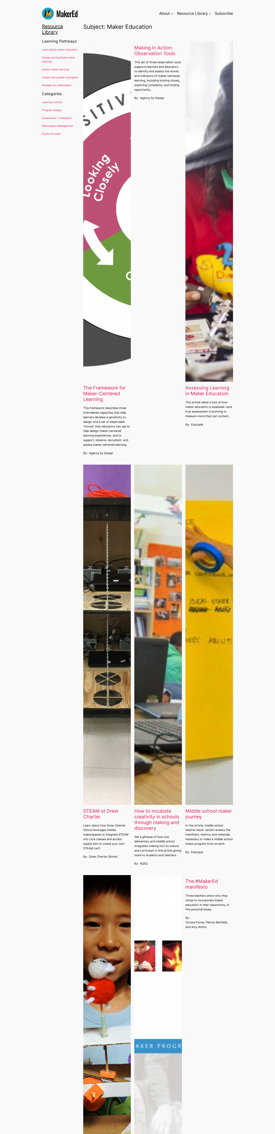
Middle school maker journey (208, 813)
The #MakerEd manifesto (201, 884)
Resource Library (52, 29)
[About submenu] (172, 13)
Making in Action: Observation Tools (154, 50)
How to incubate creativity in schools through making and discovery (156, 819)
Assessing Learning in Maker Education (207, 390)
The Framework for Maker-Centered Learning (104, 393)
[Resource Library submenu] (210, 13)
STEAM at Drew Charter (100, 813)
